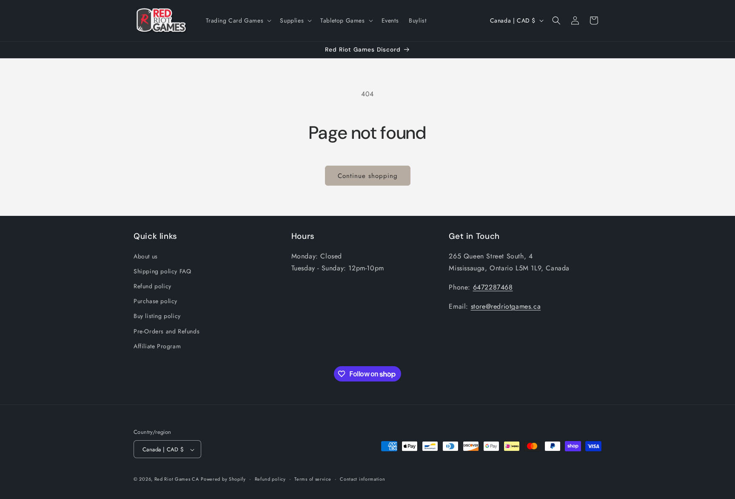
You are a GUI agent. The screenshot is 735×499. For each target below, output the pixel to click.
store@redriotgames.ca (506, 306)
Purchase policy (155, 300)
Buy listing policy (157, 316)
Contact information (362, 479)
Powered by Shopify (223, 479)
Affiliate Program (157, 345)
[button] (238, 20)
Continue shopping (368, 176)
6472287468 (493, 287)
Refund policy (152, 285)
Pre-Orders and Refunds (166, 331)
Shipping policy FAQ (162, 271)
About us (146, 256)
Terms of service (312, 479)
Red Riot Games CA (176, 479)
